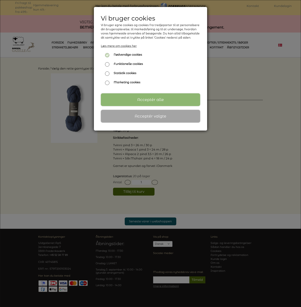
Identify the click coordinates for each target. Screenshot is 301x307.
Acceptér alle (150, 99)
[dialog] (150, 153)
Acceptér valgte (150, 116)
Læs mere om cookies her (119, 46)
